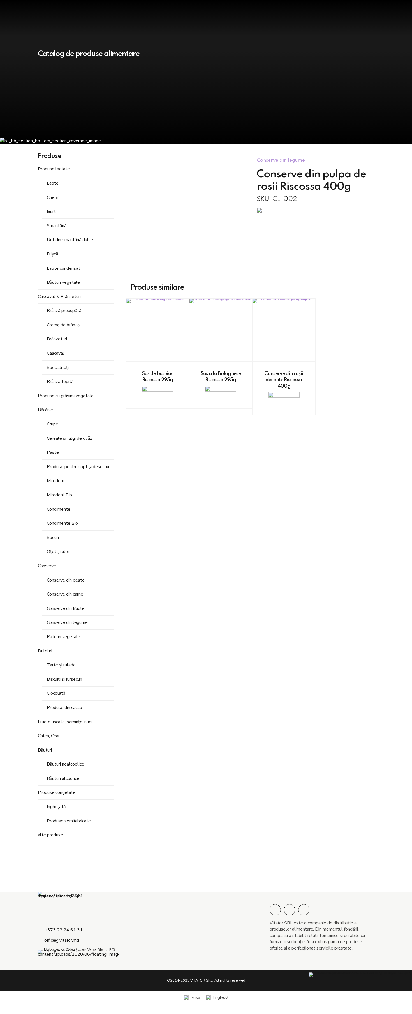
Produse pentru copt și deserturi (78, 467)
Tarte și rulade (61, 665)
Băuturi (45, 750)
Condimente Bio (62, 523)
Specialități (58, 367)
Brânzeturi (57, 339)
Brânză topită (60, 381)
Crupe (52, 424)
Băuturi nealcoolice (65, 764)
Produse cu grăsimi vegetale (66, 396)
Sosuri (53, 537)
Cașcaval (55, 353)
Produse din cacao (64, 707)
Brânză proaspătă (64, 311)
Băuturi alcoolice (63, 778)
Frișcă (52, 254)
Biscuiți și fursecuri (64, 679)
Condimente (58, 509)
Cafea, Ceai (48, 736)
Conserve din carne (65, 594)
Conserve (47, 566)
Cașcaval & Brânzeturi (59, 297)
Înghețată (56, 807)
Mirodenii (55, 481)
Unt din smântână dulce (70, 240)
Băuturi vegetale (63, 282)
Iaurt (51, 211)
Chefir (52, 197)
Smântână (56, 226)
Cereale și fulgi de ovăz (69, 438)
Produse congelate (56, 792)
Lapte (53, 183)
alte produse (50, 835)
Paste (53, 452)
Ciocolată (56, 693)
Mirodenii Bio (59, 495)
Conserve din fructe (65, 608)
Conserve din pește (66, 580)
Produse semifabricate (69, 821)
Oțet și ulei (58, 551)
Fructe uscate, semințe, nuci (65, 722)
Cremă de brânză (63, 325)
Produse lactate (54, 169)
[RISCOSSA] (273, 215)
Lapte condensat (63, 268)
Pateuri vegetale (63, 637)
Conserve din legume (67, 622)
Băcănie (45, 410)
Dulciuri (45, 651)
